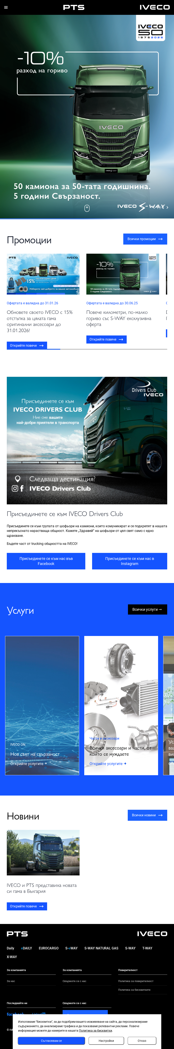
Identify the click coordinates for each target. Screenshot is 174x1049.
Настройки (106, 1040)
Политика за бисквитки (95, 1030)
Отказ (142, 1040)
